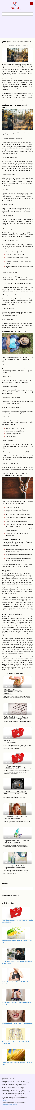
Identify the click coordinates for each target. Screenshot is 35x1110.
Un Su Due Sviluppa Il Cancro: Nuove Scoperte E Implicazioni (15, 718)
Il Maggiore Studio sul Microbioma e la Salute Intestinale (12, 691)
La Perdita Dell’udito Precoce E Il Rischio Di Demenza (16, 818)
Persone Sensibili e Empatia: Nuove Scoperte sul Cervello (15, 792)
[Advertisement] (17, 28)
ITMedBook (15, 8)
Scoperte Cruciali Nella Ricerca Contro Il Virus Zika (16, 841)
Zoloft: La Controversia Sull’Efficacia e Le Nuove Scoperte (17, 767)
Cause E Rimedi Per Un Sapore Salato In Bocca (17, 1023)
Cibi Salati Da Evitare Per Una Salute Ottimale (15, 742)
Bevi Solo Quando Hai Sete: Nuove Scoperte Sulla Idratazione (17, 867)
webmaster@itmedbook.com (9, 1104)
